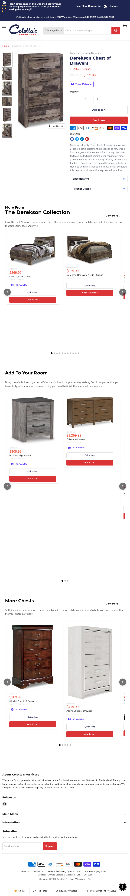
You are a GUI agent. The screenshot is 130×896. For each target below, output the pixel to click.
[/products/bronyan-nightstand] (33, 421)
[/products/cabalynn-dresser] (90, 413)
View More (112, 215)
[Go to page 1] (51, 353)
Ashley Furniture (82, 69)
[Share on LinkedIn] (82, 139)
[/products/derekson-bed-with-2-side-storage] (90, 251)
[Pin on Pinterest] (87, 139)
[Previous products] (7, 292)
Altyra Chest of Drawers (79, 710)
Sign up (49, 846)
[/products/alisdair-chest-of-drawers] (33, 658)
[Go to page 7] (67, 353)
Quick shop (32, 292)
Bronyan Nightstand (20, 455)
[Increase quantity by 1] (98, 99)
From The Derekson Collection (85, 53)
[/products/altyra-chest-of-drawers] (90, 663)
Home (5, 46)
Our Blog (88, 874)
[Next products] (122, 292)
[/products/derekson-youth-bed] (33, 251)
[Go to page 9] (73, 353)
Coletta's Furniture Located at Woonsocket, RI (59, 874)
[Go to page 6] (65, 353)
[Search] (115, 30)
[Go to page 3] (57, 353)
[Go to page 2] (54, 353)
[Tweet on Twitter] (77, 139)
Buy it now (99, 120)
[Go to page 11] (78, 353)
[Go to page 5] (62, 353)
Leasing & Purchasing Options (60, 871)
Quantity (74, 92)
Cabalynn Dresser (75, 439)
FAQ (79, 871)
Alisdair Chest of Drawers (22, 701)
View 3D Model (83, 84)
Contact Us (38, 871)
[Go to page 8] (70, 353)
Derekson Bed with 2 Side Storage (84, 275)
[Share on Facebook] (72, 139)
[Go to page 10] (76, 353)
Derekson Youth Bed (20, 276)
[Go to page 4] (59, 353)
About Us (25, 871)
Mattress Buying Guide (95, 871)
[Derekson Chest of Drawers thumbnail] (7, 59)
